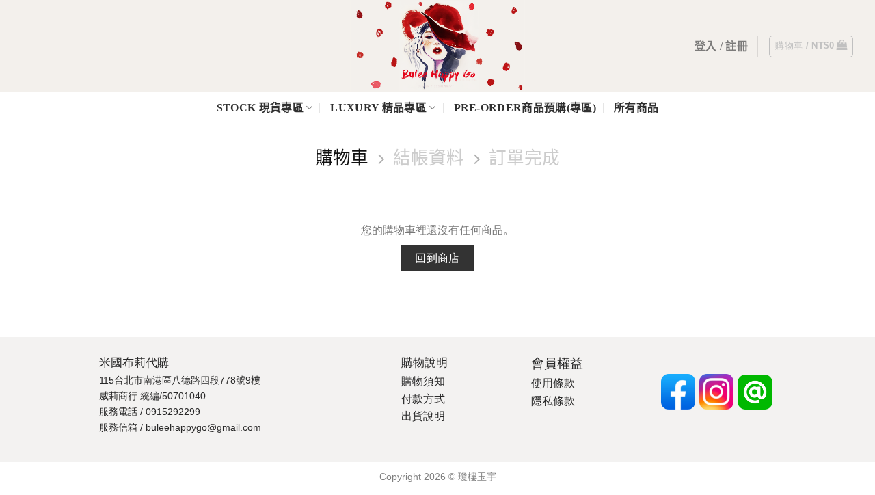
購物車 (341, 158)
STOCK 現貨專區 (260, 107)
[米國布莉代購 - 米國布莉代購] (437, 46)
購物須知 (423, 381)
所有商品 (636, 107)
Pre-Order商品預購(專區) (525, 107)
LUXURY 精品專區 (378, 107)
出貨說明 (423, 416)
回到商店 (437, 258)
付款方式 (423, 399)
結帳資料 (428, 158)
